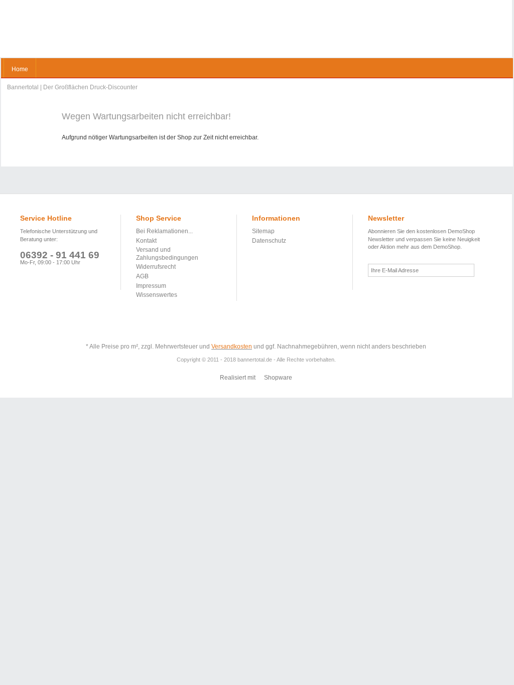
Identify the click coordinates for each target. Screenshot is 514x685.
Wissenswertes (156, 294)
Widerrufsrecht (156, 266)
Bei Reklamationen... (164, 231)
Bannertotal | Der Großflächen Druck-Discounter (43, 30)
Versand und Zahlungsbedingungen (167, 253)
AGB (142, 276)
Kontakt (146, 240)
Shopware (278, 377)
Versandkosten (231, 346)
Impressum (151, 285)
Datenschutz (269, 240)
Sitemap (263, 231)
